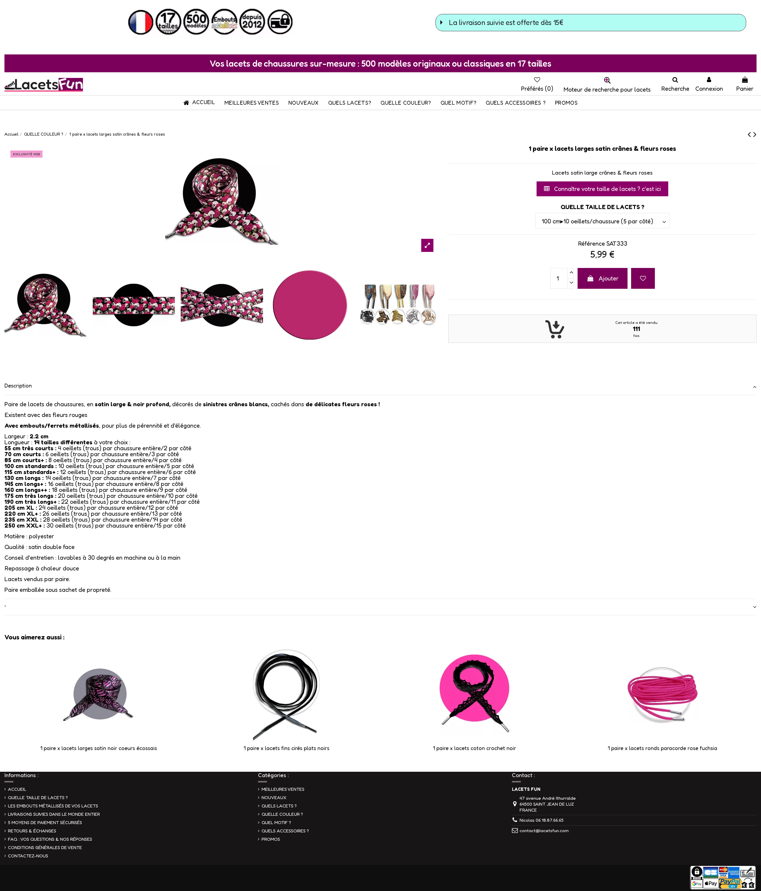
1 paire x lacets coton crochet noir (474, 748)
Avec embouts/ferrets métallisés (51, 425)
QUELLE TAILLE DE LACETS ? (38, 797)
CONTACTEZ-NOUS (28, 856)
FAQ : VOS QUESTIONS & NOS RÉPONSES (50, 839)
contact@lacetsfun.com (544, 830)
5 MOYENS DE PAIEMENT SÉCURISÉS (45, 822)
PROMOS (271, 839)
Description (18, 385)
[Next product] (755, 134)
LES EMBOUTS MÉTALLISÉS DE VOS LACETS (53, 806)
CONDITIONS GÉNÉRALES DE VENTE (45, 847)
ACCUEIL (17, 789)
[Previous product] (750, 134)
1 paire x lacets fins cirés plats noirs (286, 748)
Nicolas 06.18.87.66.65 (542, 820)
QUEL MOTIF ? (276, 822)
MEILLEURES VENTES (283, 789)
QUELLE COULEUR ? (282, 814)
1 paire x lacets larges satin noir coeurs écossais (98, 748)
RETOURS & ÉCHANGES (32, 831)
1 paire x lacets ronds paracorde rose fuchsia (662, 748)
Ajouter (609, 278)
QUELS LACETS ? (279, 806)
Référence (591, 244)
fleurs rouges (70, 414)
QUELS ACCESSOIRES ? (285, 831)
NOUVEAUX (274, 797)
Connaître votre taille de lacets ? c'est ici (607, 188)
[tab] (380, 387)
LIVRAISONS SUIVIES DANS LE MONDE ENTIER (54, 814)
